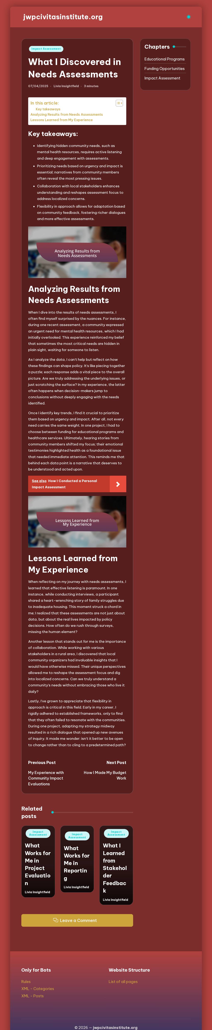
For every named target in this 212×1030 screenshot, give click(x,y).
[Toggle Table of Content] (117, 103)
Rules (26, 981)
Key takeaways (48, 109)
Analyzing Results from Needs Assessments (66, 114)
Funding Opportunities (165, 68)
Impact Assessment (46, 48)
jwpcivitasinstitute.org (63, 17)
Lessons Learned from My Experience (61, 120)
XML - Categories (37, 988)
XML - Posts (32, 996)
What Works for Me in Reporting (77, 863)
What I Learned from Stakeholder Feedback (115, 868)
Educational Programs (165, 59)
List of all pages (123, 981)
